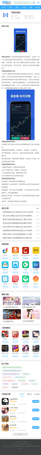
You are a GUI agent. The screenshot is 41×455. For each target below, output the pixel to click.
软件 (17, 7)
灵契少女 (5, 387)
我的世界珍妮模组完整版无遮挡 (12, 370)
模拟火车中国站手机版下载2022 (12, 367)
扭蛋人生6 (26, 374)
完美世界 (14, 384)
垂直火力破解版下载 (8, 380)
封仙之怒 (14, 387)
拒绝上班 (34, 384)
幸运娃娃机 (24, 384)
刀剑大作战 (22, 380)
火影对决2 (32, 380)
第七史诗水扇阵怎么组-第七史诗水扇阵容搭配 (19, 215)
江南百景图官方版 (20, 377)
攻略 (30, 7)
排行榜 (37, 7)
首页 (3, 7)
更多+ (37, 208)
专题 (23, 7)
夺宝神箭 (5, 384)
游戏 (10, 7)
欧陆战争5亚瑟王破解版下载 (11, 374)
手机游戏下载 (29, 446)
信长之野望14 (7, 377)
